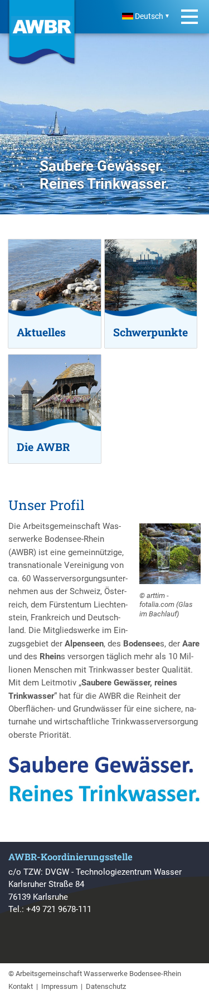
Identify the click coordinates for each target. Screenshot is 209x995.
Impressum (59, 986)
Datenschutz (106, 986)
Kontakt (20, 986)
